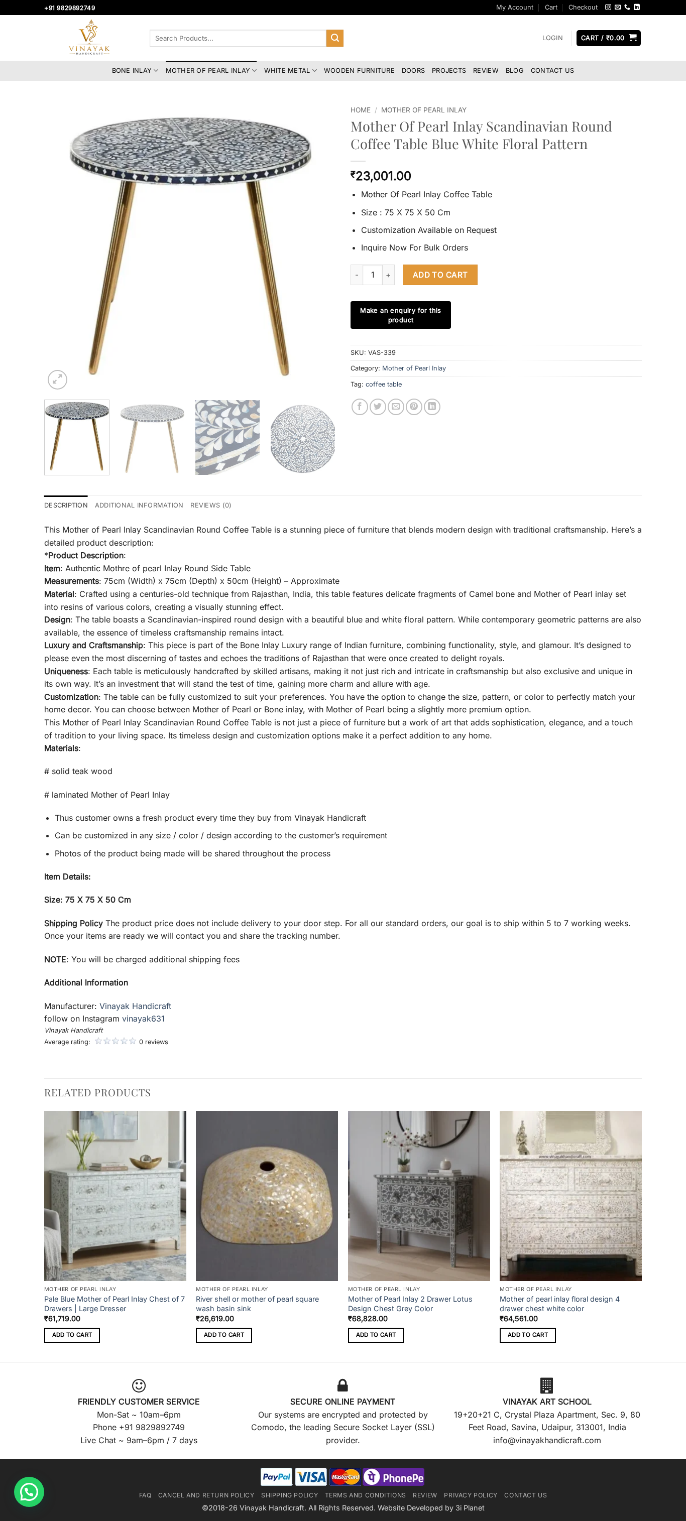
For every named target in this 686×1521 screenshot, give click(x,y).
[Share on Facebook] (360, 407)
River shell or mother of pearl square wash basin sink (257, 1304)
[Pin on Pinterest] (414, 407)
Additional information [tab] (139, 505)
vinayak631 (143, 1018)
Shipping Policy (289, 1495)
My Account (514, 7)
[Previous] (63, 246)
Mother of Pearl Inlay (208, 70)
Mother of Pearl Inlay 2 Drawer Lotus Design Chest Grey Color (410, 1304)
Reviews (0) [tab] (211, 505)
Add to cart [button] (72, 1334)
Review (486, 70)
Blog (515, 70)
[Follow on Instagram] (608, 7)
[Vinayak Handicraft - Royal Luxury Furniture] (89, 38)
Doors (413, 70)
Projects (449, 70)
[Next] (317, 246)
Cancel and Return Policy (206, 1495)
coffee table (384, 384)
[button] (552, 38)
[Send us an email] (618, 7)
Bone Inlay (132, 70)
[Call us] (627, 7)
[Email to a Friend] (396, 407)
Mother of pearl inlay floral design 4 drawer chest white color (560, 1304)
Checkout (583, 7)
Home (361, 110)
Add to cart (440, 275)
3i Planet (470, 1507)
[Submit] (335, 38)
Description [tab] (66, 505)
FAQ (145, 1495)
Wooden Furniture (359, 70)
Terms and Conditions (365, 1495)
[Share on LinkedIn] (432, 407)
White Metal (287, 70)
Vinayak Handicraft (135, 1006)
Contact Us (553, 70)
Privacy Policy (471, 1495)
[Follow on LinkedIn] (637, 7)
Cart (551, 7)
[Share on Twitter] (378, 407)
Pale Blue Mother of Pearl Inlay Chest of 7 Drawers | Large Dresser (114, 1304)
